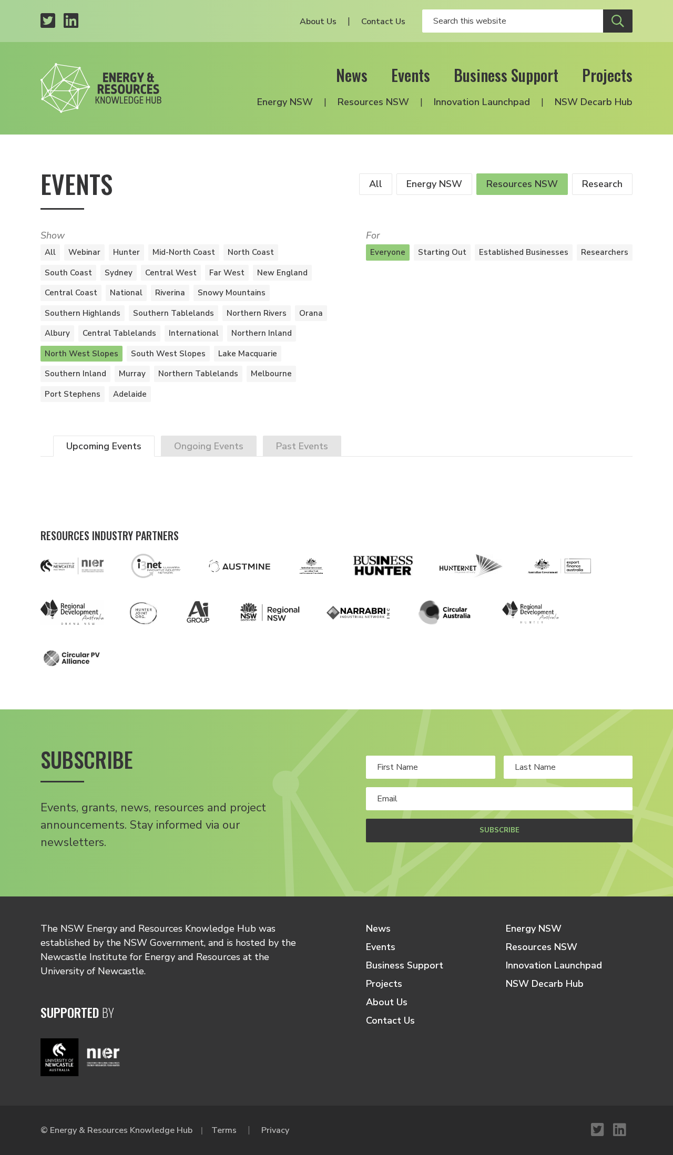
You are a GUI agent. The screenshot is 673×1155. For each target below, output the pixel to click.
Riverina (170, 292)
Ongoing (208, 446)
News (352, 75)
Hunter (126, 252)
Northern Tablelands (198, 373)
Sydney (118, 272)
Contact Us (383, 21)
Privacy (275, 1130)
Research (602, 184)
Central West (171, 272)
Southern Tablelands (173, 313)
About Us (318, 21)
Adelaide (130, 394)
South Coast (68, 272)
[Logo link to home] (100, 88)
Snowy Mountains (232, 292)
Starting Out (442, 252)
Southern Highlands (82, 313)
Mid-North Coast (183, 252)
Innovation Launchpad (482, 102)
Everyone (387, 252)
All (375, 184)
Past (302, 446)
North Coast (251, 252)
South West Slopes (168, 353)
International (194, 333)
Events (410, 75)
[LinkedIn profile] (71, 21)
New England (282, 272)
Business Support (506, 75)
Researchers (604, 252)
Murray (132, 373)
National (126, 292)
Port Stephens (72, 394)
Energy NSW (285, 102)
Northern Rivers (257, 313)
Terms (224, 1130)
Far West (226, 272)
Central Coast (71, 292)
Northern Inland (261, 333)
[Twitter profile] (47, 21)
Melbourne (271, 373)
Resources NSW (373, 102)
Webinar (84, 252)
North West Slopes (81, 353)
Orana (311, 313)
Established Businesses (523, 252)
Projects (607, 75)
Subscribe (499, 830)
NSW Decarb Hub (594, 102)
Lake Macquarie (247, 353)
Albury (57, 333)
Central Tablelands (119, 333)
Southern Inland (75, 373)
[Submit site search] (618, 21)
